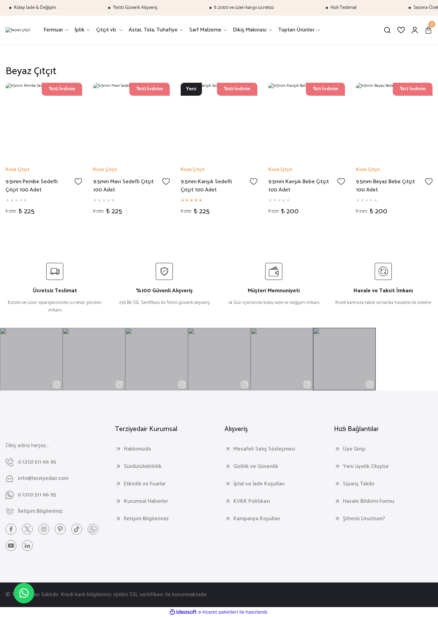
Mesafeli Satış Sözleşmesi (264, 449)
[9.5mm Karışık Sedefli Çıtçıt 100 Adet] (219, 121)
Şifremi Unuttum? (364, 519)
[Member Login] (415, 30)
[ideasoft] (183, 612)
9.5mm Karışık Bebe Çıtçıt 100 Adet (298, 186)
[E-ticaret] (218, 612)
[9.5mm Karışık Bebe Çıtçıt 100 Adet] (306, 121)
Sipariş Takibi (358, 484)
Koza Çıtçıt (17, 170)
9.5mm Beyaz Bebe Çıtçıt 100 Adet (385, 186)
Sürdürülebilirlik (143, 466)
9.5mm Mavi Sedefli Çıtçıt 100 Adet (123, 186)
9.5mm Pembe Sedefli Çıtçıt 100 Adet (31, 186)
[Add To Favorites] (78, 181)
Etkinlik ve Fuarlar (145, 484)
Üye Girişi (354, 449)
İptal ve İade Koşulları (259, 484)
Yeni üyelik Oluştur (366, 466)
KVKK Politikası (251, 501)
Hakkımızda (137, 449)
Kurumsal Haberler (146, 501)
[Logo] (17, 30)
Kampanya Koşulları (256, 519)
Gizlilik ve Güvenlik (255, 466)
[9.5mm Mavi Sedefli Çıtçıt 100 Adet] (131, 121)
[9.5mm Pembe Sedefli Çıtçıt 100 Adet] (43, 121)
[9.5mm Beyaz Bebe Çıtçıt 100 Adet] (394, 121)
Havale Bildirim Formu (368, 501)
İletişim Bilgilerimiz (146, 519)
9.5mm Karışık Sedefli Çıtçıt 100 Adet (206, 186)
